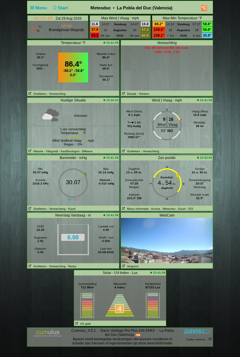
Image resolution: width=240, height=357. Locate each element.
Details (130, 93)
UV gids (84, 323)
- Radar (71, 266)
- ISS (189, 208)
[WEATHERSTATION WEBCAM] (167, 240)
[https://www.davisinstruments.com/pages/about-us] (198, 331)
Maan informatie (137, 208)
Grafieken (39, 93)
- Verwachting (56, 93)
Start (63, 7)
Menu (41, 7)
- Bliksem (86, 151)
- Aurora (155, 208)
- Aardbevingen (69, 151)
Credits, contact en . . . (197, 339)
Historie (37, 151)
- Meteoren (168, 208)
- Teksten (143, 93)
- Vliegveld (51, 151)
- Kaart (71, 208)
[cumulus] (48, 333)
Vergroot (131, 266)
